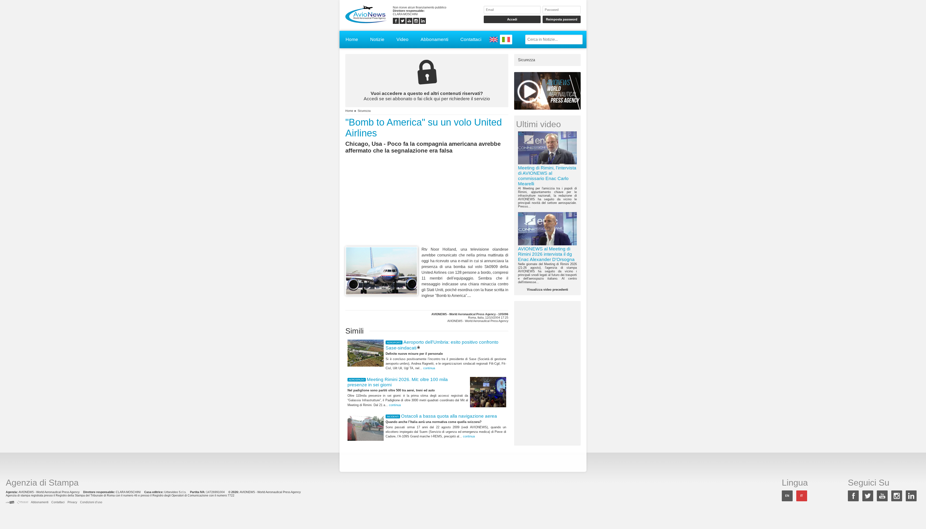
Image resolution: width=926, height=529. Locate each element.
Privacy (72, 502)
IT (801, 495)
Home (352, 39)
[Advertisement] (426, 209)
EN (787, 495)
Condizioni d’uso (91, 502)
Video (402, 39)
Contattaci (470, 39)
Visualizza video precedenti (547, 289)
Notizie (377, 39)
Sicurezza (364, 111)
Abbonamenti (434, 39)
